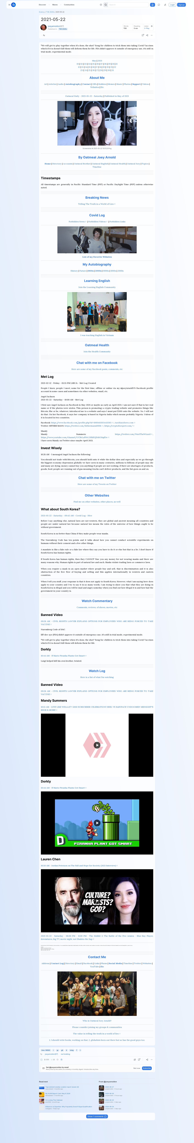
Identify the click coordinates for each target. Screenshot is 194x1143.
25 (89, 70)
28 (101, 70)
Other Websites (97, 495)
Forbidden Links (117, 221)
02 (81, 64)
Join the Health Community (97, 351)
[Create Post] (165, 5)
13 (83, 67)
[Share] (147, 35)
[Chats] (158, 5)
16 (93, 67)
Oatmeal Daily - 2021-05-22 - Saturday (84, 96)
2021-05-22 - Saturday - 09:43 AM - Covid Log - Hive (66, 515)
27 (97, 70)
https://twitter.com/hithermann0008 (83, 425)
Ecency (42, 12)
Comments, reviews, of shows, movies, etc (97, 607)
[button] (41, 1060)
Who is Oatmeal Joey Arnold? (97, 1020)
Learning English (97, 281)
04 (89, 64)
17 (97, 67)
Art (45, 84)
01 (78, 64)
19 (104, 67)
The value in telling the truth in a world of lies (96, 1033)
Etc (102, 87)
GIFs (94, 84)
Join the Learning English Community (97, 287)
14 (86, 67)
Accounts (67, 163)
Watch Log (97, 671)
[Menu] (152, 35)
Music (119, 84)
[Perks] (152, 5)
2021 (100, 60)
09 (109, 64)
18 (100, 67)
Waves (55, 5)
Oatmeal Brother (82, 163)
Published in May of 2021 (117, 96)
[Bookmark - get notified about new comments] (143, 35)
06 (97, 64)
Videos (145, 84)
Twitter (137, 963)
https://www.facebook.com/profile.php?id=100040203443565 (81, 422)
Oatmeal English (100, 163)
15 (90, 67)
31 (113, 70)
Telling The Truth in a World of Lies (96, 204)
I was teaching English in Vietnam (97, 335)
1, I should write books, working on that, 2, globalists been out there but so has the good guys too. (97, 1040)
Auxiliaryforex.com (124, 422)
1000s (113, 270)
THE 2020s (50, 12)
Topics (145, 163)
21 (111, 67)
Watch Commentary (97, 601)
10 (113, 64)
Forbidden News (77, 221)
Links (96, 963)
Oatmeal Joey (133, 163)
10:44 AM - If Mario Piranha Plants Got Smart (63, 655)
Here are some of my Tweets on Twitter (97, 484)
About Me (97, 78)
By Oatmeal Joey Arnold (97, 157)
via (65, 1054)
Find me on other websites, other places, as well (97, 501)
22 (115, 67)
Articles (52, 84)
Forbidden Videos (97, 221)
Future (83, 270)
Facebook (88, 963)
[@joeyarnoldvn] (43, 27)
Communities (69, 5)
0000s (106, 270)
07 (101, 64)
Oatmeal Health (117, 163)
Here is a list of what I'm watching (97, 677)
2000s (121, 270)
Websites (94, 87)
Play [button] (147, 28)
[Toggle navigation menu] (9, 5)
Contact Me (97, 957)
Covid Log (97, 215)
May (94, 60)
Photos (127, 84)
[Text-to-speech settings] (152, 26)
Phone (104, 963)
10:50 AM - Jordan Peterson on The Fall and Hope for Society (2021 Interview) (78, 865)
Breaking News (97, 197)
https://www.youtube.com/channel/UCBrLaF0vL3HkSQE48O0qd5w (74, 437)
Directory (57, 163)
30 (109, 70)
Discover (42, 5)
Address (45, 963)
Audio (61, 84)
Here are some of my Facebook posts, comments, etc (97, 369)
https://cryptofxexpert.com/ (118, 425)
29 (105, 70)
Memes (111, 84)
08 (105, 64)
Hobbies (102, 84)
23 (81, 70)
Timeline (97, 167)
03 (85, 64)
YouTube (94, 966)
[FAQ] (100, 5)
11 (116, 64)
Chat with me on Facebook (97, 363)
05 (93, 64)
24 (85, 70)
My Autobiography (97, 264)
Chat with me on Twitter (97, 478)
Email (79, 963)
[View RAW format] (135, 1059)
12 (79, 67)
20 (107, 67)
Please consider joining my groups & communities (97, 1027)
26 (93, 70)
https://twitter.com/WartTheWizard (133, 434)
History (74, 270)
